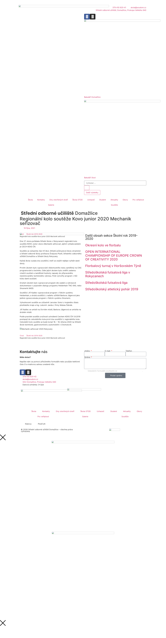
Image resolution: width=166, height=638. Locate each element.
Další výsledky (92, 192)
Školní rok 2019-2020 (34, 336)
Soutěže (114, 205)
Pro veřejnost (138, 200)
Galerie (51, 205)
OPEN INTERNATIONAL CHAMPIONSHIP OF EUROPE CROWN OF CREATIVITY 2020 (113, 255)
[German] (31, 2)
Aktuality (114, 200)
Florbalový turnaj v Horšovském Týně (113, 266)
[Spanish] (37, 2)
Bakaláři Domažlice (92, 97)
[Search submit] (86, 187)
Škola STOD (77, 200)
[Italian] (34, 2)
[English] (26, 2)
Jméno (87, 351)
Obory (125, 200)
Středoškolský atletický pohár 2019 (111, 289)
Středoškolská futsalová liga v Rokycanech (107, 274)
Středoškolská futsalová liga (106, 283)
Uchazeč (91, 200)
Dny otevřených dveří (58, 200)
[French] (28, 2)
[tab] (27, 423)
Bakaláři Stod (90, 177)
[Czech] (23, 2)
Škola (30, 200)
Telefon (129, 351)
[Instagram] (92, 16)
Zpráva (87, 357)
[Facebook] (87, 16)
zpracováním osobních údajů (130, 371)
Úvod (22, 336)
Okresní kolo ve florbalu (103, 245)
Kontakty (41, 200)
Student (102, 200)
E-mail (108, 351)
